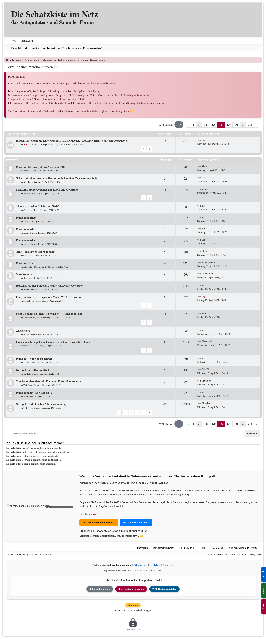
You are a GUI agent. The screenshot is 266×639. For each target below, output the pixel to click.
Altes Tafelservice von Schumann (35, 251)
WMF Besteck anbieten (164, 589)
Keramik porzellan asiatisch (33, 370)
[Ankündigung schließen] (259, 59)
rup (95, 514)
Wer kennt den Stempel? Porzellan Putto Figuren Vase (48, 381)
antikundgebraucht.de (119, 565)
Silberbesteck (140, 565)
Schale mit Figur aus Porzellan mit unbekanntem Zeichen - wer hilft (56, 178)
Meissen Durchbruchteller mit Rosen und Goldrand (47, 189)
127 (206, 124)
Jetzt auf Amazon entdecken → (98, 522)
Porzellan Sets (24, 263)
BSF (130, 570)
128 (214, 124)
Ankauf (263, 590)
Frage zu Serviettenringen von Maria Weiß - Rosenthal (48, 297)
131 (236, 124)
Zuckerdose (23, 330)
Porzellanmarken (26, 217)
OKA (136, 570)
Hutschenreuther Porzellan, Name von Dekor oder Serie (49, 285)
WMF (159, 570)
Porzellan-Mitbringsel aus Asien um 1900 (40, 167)
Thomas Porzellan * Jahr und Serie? (38, 206)
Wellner (143, 570)
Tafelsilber (155, 565)
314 (250, 124)
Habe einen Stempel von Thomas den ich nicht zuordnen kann (53, 342)
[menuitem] (12, 41)
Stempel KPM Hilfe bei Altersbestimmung (41, 404)
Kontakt (263, 574)
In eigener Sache (75, 144)
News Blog (168, 565)
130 (229, 124)
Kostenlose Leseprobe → (136, 522)
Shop (263, 606)
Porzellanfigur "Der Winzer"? (34, 392)
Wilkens (152, 570)
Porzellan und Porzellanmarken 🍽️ (32, 66)
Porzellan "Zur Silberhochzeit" (34, 358)
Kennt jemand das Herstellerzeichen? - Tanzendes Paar (49, 313)
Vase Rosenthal (25, 274)
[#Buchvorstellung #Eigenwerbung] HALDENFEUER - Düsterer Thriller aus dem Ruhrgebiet (72, 140)
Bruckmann (121, 570)
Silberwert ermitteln (99, 589)
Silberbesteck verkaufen (131, 589)
